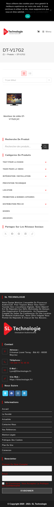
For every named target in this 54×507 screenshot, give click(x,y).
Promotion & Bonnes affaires (18, 197)
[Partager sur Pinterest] (19, 234)
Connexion (6, 450)
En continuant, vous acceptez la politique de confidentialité (25, 484)
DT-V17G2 (21, 54)
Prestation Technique (14, 183)
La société (6, 414)
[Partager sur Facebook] (12, 234)
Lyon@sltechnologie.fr (20, 371)
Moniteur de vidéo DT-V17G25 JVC (14, 117)
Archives (8, 218)
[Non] (50, 10)
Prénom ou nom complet (15, 464)
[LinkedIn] (24, 393)
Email (5, 474)
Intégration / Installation (17, 176)
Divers (6, 211)
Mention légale (8, 435)
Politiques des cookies (12, 440)
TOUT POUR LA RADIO (13, 162)
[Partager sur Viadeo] (32, 234)
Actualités (6, 419)
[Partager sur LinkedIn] (25, 234)
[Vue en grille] (24, 73)
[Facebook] (11, 393)
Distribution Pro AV (13, 204)
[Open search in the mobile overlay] (26, 146)
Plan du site (7, 445)
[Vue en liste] (30, 73)
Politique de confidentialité (36, 12)
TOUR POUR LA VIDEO (13, 169)
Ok (27, 16)
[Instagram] (18, 393)
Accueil (5, 409)
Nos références (9, 430)
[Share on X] (5, 234)
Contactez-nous (9, 424)
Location (7, 190)
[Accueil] (4, 54)
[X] (5, 393)
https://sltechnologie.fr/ (21, 380)
